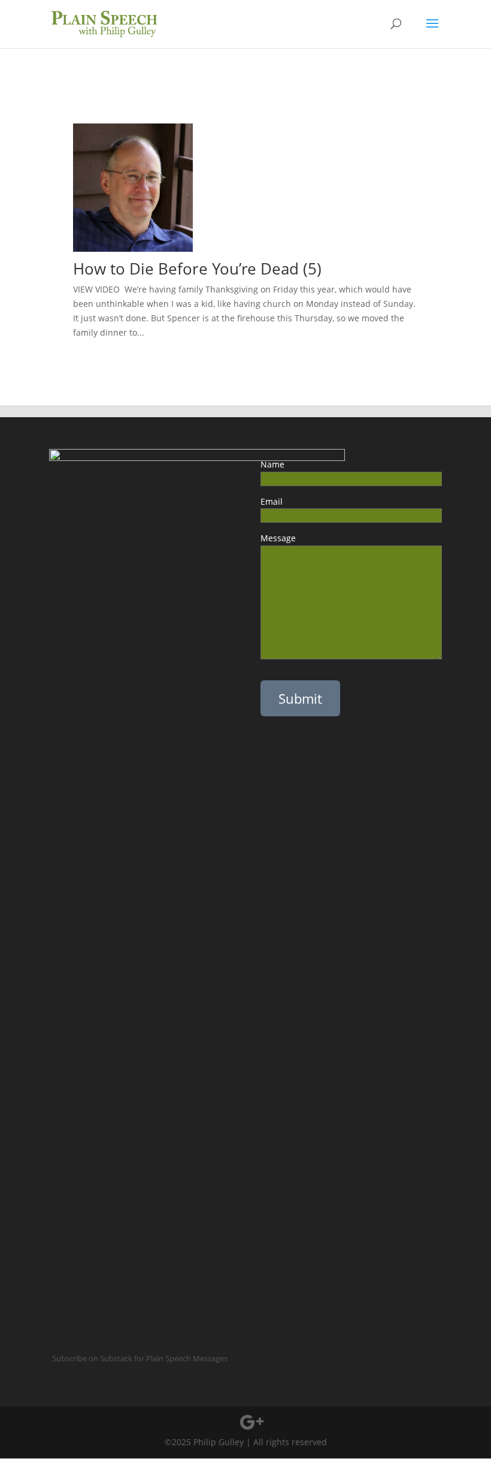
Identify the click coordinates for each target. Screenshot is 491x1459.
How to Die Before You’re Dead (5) (210, 268)
